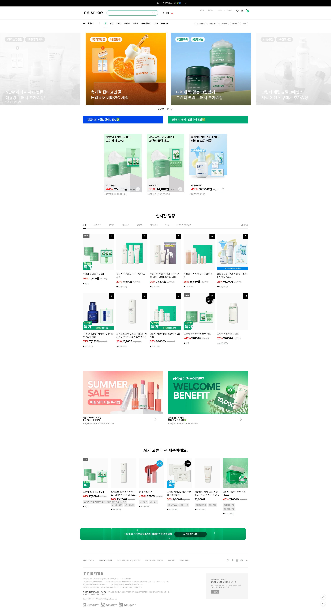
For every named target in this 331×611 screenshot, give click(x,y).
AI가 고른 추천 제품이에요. (165, 450)
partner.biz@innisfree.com (133, 584)
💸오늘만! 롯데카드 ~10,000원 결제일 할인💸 (164, 3)
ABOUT (229, 10)
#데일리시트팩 (229, 505)
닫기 (186, 3)
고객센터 (219, 10)
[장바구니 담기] (138, 189)
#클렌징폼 (212, 505)
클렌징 (140, 225)
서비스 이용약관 (88, 560)
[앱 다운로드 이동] (246, 560)
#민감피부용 (129, 505)
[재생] (171, 109)
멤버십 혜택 (212, 24)
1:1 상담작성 (215, 592)
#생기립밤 (153, 502)
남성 (167, 225)
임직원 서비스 (184, 560)
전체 (84, 225)
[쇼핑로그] (323, 596)
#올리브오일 (183, 505)
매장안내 (234, 24)
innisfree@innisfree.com (98, 584)
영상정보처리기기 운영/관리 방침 (128, 560)
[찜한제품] (237, 10)
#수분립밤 (143, 502)
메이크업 (154, 225)
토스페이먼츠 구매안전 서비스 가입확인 (94, 594)
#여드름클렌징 (201, 505)
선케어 (111, 225)
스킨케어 (97, 225)
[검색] (153, 13)
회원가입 (210, 10)
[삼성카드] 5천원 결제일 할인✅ (103, 119)
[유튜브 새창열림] (242, 560)
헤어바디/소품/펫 (184, 225)
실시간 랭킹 (165, 215)
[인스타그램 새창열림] (237, 560)
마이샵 (244, 24)
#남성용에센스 (117, 505)
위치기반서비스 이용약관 (154, 560)
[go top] (323, 603)
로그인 (202, 10)
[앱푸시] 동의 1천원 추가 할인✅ (188, 119)
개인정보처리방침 (105, 560)
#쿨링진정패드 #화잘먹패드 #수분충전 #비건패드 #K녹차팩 (105, 502)
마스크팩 (125, 225)
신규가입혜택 (200, 24)
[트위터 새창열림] (228, 560)
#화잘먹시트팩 (229, 509)
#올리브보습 (172, 505)
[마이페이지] (242, 10)
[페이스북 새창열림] (232, 560)
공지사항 (171, 560)
